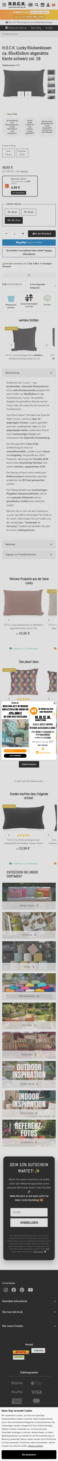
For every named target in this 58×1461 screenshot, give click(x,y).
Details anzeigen (35, 1445)
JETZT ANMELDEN (15, 756)
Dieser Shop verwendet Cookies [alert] (17, 1410)
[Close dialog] (54, 703)
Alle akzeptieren (29, 1454)
